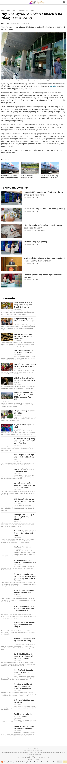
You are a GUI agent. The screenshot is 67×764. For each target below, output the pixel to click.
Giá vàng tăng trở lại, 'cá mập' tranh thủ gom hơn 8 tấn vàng (24, 380)
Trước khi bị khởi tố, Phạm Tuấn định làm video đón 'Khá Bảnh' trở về (24, 609)
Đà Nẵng (53, 86)
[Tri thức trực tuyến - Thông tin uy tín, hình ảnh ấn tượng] (37, 2)
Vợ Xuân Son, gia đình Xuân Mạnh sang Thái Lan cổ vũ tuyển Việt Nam (24, 485)
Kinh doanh (6, 10)
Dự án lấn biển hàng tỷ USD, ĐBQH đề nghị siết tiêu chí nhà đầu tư (23, 656)
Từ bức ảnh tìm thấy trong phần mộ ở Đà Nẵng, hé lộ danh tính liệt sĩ (24, 441)
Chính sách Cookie (45, 762)
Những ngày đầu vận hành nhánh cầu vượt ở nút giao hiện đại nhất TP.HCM (25, 576)
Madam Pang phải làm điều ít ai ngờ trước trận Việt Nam (25, 533)
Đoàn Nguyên (5, 23)
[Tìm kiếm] (64, 2)
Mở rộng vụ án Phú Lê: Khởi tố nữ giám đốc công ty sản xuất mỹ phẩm (24, 686)
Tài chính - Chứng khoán (23, 10)
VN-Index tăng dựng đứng (35, 242)
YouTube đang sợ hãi (22, 547)
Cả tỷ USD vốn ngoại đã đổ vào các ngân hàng (44, 209)
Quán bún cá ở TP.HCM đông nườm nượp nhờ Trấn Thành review (23, 305)
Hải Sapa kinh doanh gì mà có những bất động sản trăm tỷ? (24, 517)
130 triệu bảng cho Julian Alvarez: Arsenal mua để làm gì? (24, 592)
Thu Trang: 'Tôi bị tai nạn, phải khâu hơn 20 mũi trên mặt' (24, 457)
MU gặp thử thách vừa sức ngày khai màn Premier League (24, 625)
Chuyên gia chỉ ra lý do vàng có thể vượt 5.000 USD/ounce (23, 336)
